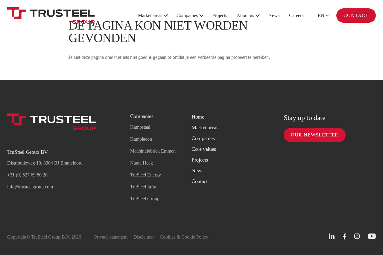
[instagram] (357, 236)
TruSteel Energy (145, 174)
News (273, 15)
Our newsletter (314, 134)
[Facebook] (344, 237)
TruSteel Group (144, 198)
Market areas (150, 15)
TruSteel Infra (143, 186)
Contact (356, 15)
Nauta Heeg (141, 162)
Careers (296, 15)
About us (245, 15)
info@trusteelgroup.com (30, 186)
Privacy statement (110, 236)
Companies (187, 15)
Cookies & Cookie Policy (184, 236)
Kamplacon (141, 139)
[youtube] (372, 236)
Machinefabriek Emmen (153, 150)
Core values (204, 149)
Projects (219, 15)
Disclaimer (143, 236)
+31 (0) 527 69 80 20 (27, 174)
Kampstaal (140, 127)
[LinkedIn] (332, 236)
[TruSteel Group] (51, 15)
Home (198, 117)
